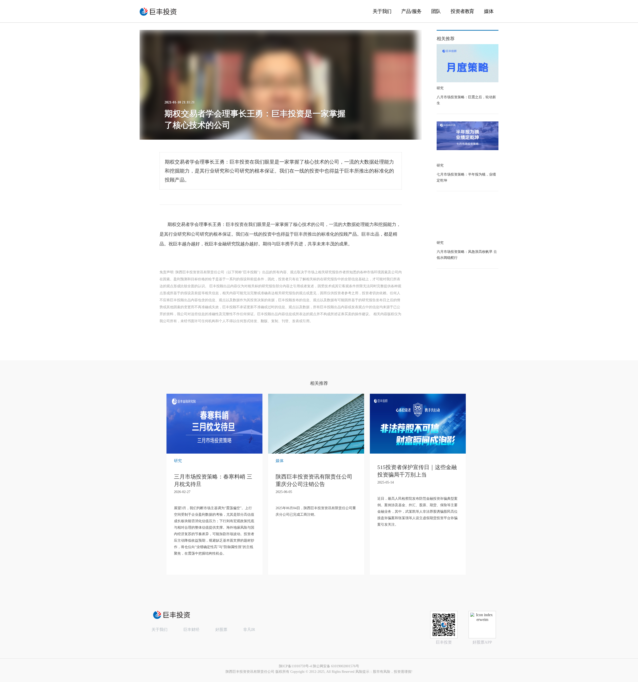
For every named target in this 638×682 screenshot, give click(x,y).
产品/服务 (411, 11)
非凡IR (249, 629)
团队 (436, 11)
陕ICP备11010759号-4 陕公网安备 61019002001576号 (319, 666)
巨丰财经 (191, 629)
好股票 (221, 629)
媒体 (488, 11)
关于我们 (382, 11)
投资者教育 (462, 11)
